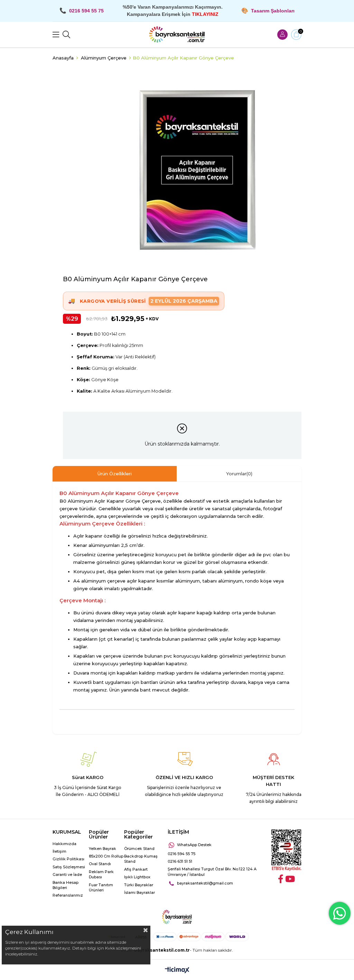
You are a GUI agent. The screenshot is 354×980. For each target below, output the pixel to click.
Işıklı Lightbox (137, 876)
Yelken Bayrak (102, 848)
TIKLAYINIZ (205, 14)
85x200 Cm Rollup (106, 856)
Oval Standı (100, 863)
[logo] (177, 917)
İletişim (59, 851)
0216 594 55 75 (181, 853)
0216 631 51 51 (180, 861)
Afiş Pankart (136, 869)
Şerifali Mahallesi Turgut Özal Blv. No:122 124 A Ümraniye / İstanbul (212, 872)
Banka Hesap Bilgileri (65, 885)
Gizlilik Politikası (68, 859)
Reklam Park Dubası (101, 874)
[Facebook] (280, 878)
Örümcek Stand (139, 848)
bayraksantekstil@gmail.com (205, 883)
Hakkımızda (64, 843)
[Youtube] (290, 878)
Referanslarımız (68, 895)
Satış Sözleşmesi (69, 866)
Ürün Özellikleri (114, 473)
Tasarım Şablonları (273, 10)
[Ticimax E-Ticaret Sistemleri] (177, 970)
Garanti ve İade (67, 874)
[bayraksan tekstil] (177, 34)
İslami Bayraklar (139, 892)
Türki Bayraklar (138, 884)
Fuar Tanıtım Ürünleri (101, 887)
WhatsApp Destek (194, 844)
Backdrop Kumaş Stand (141, 859)
